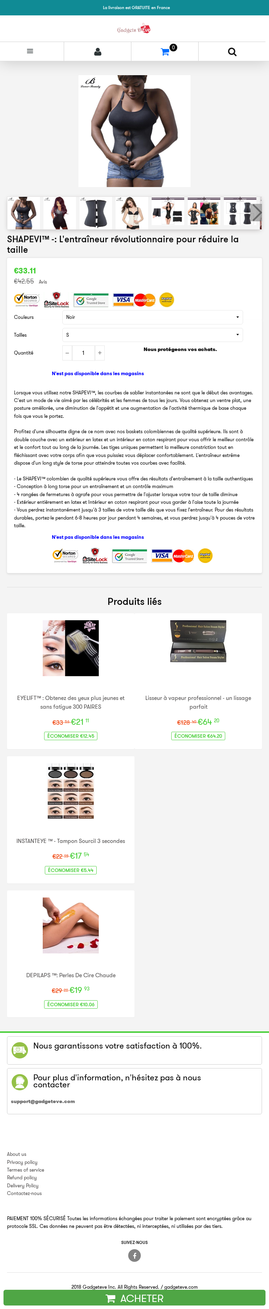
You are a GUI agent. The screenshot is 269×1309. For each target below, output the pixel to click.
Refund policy (22, 1177)
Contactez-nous (24, 1193)
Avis (43, 282)
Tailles (20, 335)
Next (256, 212)
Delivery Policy (23, 1185)
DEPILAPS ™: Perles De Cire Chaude (71, 975)
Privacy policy (22, 1162)
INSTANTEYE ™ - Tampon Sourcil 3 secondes (70, 840)
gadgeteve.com (181, 1287)
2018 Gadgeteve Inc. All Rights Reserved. (115, 1287)
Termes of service (25, 1170)
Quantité (23, 353)
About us (16, 1154)
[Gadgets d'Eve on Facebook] (134, 1255)
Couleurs (24, 317)
